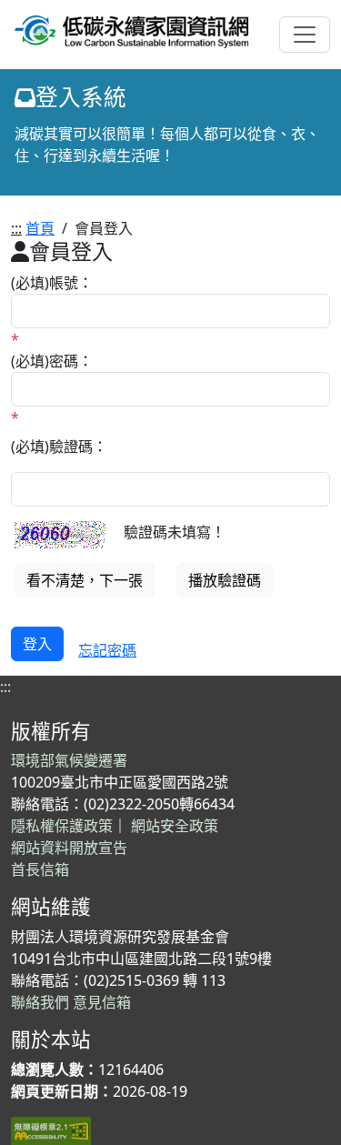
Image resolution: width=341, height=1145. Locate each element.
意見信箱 (102, 1002)
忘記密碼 (107, 650)
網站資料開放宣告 (69, 848)
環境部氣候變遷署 (69, 760)
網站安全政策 (174, 826)
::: (16, 228)
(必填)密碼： (52, 361)
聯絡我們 (40, 1002)
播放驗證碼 (224, 580)
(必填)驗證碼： (59, 447)
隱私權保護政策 (62, 826)
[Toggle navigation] (304, 34)
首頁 (40, 228)
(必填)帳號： (52, 283)
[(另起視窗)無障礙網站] (51, 1130)
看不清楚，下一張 (84, 580)
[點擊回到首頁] (132, 28)
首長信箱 (40, 869)
